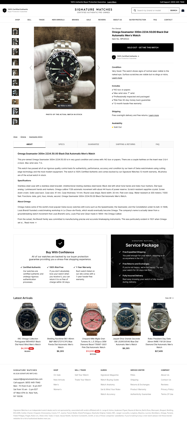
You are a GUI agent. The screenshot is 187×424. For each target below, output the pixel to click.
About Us (117, 20)
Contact (168, 20)
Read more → (31, 222)
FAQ (155, 20)
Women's (57, 389)
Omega (23, 137)
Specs (61, 144)
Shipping (134, 380)
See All (168, 298)
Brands (75, 20)
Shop (17, 20)
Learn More (111, 2)
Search (173, 10)
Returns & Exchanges (139, 384)
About (29, 144)
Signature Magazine (110, 375)
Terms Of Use (167, 394)
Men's (56, 384)
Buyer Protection (137, 20)
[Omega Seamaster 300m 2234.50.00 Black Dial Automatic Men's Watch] (15, 31)
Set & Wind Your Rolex (110, 389)
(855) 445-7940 (32, 382)
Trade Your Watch (83, 380)
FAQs (132, 375)
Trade (41, 20)
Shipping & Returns (125, 144)
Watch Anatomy (108, 384)
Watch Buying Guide (110, 380)
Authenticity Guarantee (140, 394)
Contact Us (166, 380)
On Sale (57, 375)
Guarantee (93, 144)
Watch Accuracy (108, 394)
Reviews (102, 20)
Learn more (117, 78)
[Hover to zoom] (65, 67)
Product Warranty (138, 389)
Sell (29, 20)
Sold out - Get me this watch (142, 47)
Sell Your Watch (82, 375)
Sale (89, 20)
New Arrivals (58, 20)
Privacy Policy (167, 389)
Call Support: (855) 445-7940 (172, 2)
